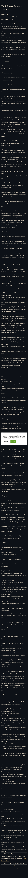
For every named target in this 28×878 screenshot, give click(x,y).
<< (5, 866)
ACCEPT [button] (13, 441)
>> (17, 868)
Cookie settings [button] (6, 441)
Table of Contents (18, 866)
